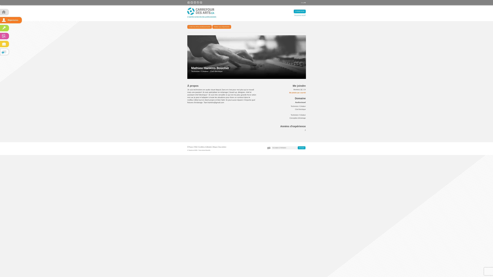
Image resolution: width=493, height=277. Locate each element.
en (302, 2)
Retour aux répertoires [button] (222, 27)
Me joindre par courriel (297, 93)
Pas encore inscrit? (300, 15)
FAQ (195, 147)
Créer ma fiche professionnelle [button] (199, 27)
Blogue (215, 147)
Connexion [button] (299, 11)
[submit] (301, 147)
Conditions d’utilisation (205, 147)
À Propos (190, 147)
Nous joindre (222, 147)
